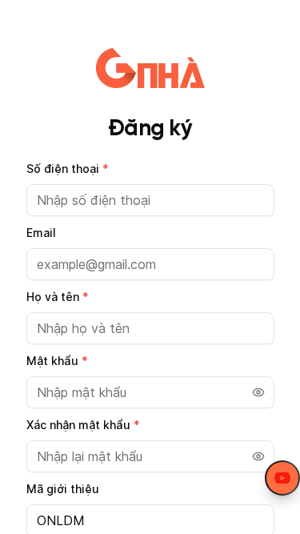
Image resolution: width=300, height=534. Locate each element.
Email (41, 232)
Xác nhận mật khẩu (83, 425)
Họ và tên (57, 296)
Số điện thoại (67, 168)
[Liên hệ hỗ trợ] (282, 478)
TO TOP (272, 522)
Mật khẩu (57, 360)
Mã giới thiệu (62, 489)
